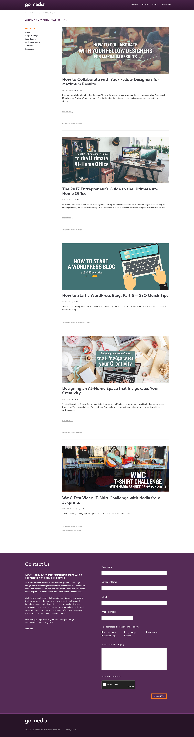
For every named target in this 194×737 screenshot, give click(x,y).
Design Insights (37, 13)
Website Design (110, 632)
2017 (46, 13)
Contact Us (166, 4)
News (27, 32)
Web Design (86, 322)
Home (27, 13)
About (155, 4)
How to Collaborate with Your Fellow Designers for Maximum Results (110, 81)
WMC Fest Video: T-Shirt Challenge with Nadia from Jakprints (111, 500)
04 (76, 399)
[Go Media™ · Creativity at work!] (35, 4)
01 (81, 509)
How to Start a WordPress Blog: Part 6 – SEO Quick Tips (115, 295)
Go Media (65, 302)
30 (77, 90)
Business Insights (32, 42)
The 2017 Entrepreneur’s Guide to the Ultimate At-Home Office (110, 191)
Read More (66, 111)
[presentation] (118, 684)
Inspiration (29, 49)
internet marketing (74, 530)
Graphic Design (76, 123)
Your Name (107, 567)
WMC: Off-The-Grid (69, 509)
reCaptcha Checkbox (111, 676)
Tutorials (29, 46)
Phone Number (108, 611)
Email (105, 596)
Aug (75, 90)
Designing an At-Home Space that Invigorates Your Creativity (110, 390)
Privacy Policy (70, 729)
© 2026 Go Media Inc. (34, 729)
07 (74, 302)
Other (128, 636)
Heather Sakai (67, 90)
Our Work (145, 4)
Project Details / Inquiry (112, 644)
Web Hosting (153, 632)
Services (133, 4)
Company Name (109, 582)
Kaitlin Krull (66, 200)
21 (75, 200)
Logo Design (131, 632)
